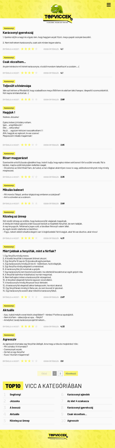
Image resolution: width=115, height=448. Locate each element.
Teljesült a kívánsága (17, 85)
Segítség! (15, 394)
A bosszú (15, 407)
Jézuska (15, 401)
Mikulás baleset (13, 189)
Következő (71, 373)
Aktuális (8, 310)
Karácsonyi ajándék (78, 394)
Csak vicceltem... (14, 62)
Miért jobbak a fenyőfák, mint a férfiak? (29, 251)
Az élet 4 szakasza (78, 401)
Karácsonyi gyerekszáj (18, 32)
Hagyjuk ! (9, 112)
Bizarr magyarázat (15, 158)
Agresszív (9, 339)
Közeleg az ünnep (14, 216)
